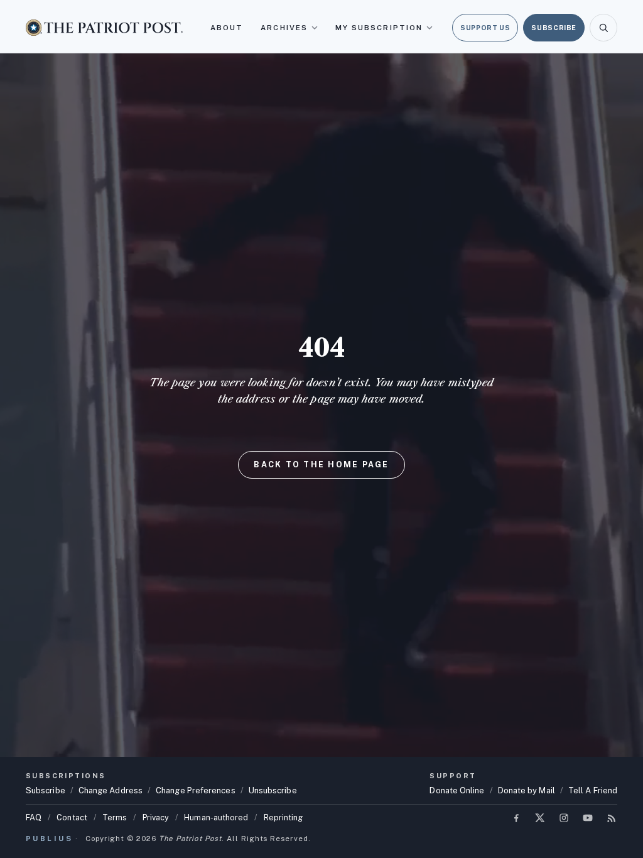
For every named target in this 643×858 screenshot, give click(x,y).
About (226, 27)
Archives (284, 27)
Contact (72, 817)
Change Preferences (195, 790)
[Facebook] (516, 817)
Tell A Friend (592, 790)
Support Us (485, 27)
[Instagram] (564, 817)
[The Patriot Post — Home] (104, 27)
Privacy (156, 817)
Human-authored (216, 817)
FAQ (33, 817)
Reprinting (283, 817)
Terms (114, 817)
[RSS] (611, 817)
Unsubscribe (273, 790)
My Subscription (379, 27)
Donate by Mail (526, 790)
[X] (540, 817)
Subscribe (553, 27)
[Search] (603, 27)
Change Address (110, 790)
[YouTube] (587, 817)
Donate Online (457, 790)
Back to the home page (321, 464)
